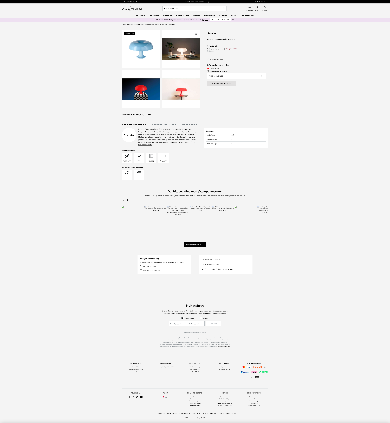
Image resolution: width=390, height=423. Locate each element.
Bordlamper (150, 24)
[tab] (135, 124)
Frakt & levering (195, 367)
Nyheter (223, 15)
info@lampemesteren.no (152, 270)
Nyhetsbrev (224, 367)
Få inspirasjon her (193, 244)
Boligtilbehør (254, 403)
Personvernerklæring (195, 403)
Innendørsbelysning (140, 24)
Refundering (195, 371)
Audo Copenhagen (254, 397)
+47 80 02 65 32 (149, 266)
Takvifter (167, 15)
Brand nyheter (225, 401)
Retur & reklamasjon (195, 369)
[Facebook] (129, 397)
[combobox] (194, 8)
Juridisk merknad (195, 399)
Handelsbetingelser (195, 401)
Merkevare (189, 124)
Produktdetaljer (164, 124)
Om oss (195, 397)
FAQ (135, 371)
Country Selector (195, 405)
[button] (141, 89)
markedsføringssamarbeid (224, 405)
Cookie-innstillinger (224, 399)
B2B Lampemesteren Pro (224, 403)
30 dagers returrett (224, 369)
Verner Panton (254, 399)
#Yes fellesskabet (225, 397)
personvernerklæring (224, 346)
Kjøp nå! (205, 20)
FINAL (220, 20)
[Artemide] (217, 33)
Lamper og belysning (128, 24)
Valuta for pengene (254, 401)
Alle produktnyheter (254, 405)
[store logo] (132, 8)
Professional (248, 15)
